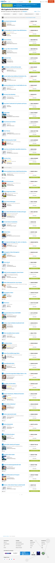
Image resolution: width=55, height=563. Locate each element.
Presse (5, 547)
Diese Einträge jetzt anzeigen (30, 17)
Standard (25, 11)
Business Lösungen (19, 547)
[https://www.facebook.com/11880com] (5, 559)
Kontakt (31, 545)
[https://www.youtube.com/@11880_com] (14, 559)
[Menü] (47, 1)
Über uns (5, 542)
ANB (42, 547)
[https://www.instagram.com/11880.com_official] (7, 559)
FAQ (31, 547)
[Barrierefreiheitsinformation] (45, 1)
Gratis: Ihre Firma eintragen (51, 2)
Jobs (4, 545)
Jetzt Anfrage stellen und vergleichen (7, 5)
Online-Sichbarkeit (19, 542)
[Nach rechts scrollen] (40, 14)
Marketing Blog (32, 542)
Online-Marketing (18, 545)
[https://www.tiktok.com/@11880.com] (9, 559)
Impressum (43, 542)
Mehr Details (34, 24)
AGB (42, 545)
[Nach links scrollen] (2, 14)
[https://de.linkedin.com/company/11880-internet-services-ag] (12, 559)
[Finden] (30, 1)
